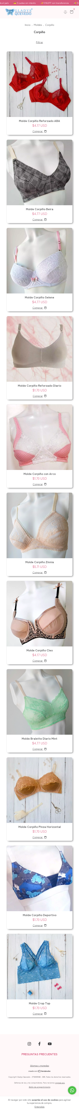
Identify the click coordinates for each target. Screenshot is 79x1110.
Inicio (27, 25)
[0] (71, 12)
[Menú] (66, 12)
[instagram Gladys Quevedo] (29, 1044)
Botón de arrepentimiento (39, 1086)
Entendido (39, 1106)
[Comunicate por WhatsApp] (72, 1090)
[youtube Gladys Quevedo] (50, 1044)
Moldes (38, 25)
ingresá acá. (60, 1082)
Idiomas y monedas (39, 1065)
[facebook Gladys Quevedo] (39, 1044)
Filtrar (39, 42)
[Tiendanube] (39, 1071)
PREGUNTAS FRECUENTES (39, 1054)
